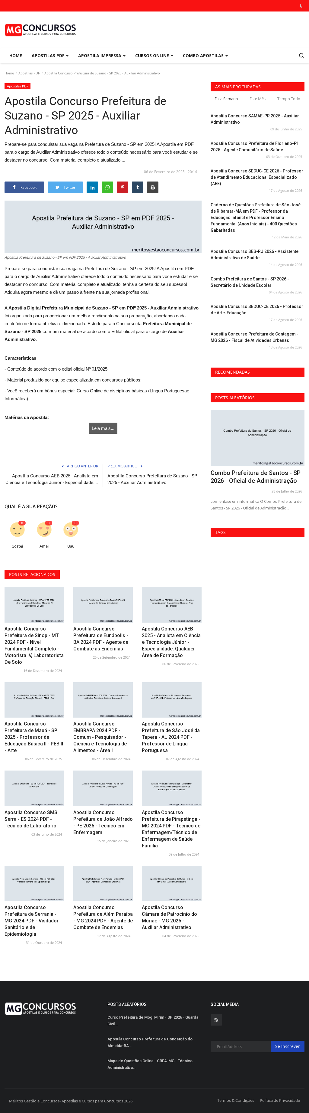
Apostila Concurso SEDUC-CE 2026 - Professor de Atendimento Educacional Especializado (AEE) (257, 177)
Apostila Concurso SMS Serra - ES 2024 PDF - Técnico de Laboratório (31, 819)
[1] (301, 5)
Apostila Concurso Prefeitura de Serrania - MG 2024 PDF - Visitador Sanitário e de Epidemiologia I (32, 921)
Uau (71, 546)
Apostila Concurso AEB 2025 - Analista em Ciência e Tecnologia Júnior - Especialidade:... (51, 479)
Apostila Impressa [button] (100, 55)
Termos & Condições (235, 1100)
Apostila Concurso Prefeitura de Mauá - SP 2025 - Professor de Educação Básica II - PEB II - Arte (34, 737)
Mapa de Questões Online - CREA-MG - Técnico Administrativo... (150, 1064)
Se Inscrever (287, 1046)
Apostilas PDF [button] (48, 55)
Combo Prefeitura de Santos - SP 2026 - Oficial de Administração (256, 476)
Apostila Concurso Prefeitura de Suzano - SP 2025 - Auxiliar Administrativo (152, 479)
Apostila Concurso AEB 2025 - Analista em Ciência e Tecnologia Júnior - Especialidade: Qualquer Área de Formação (171, 642)
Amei (44, 546)
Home (15, 55)
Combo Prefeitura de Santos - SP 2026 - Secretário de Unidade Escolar (250, 282)
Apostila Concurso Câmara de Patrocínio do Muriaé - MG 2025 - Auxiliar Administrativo (169, 917)
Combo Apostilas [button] (204, 55)
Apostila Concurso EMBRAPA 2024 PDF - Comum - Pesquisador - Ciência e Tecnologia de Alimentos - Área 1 (100, 737)
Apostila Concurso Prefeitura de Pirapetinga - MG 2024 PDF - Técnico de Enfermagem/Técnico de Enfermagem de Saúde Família (171, 829)
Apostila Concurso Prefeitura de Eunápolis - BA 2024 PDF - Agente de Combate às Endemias (100, 639)
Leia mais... (103, 428)
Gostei (17, 546)
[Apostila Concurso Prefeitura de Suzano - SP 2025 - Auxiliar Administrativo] (103, 227)
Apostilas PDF (29, 73)
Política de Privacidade (280, 1100)
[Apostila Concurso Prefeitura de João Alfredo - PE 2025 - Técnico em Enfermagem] (103, 788)
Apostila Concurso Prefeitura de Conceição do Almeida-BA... (150, 1042)
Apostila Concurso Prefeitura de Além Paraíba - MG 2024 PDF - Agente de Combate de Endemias (103, 917)
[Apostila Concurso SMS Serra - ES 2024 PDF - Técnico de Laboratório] (34, 788)
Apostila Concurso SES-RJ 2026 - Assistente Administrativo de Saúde (254, 254)
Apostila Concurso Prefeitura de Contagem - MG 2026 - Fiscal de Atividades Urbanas (254, 337)
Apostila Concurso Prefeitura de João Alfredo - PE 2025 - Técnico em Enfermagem (103, 822)
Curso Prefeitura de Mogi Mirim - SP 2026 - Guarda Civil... (152, 1020)
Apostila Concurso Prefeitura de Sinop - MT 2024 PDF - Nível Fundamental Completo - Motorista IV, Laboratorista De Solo (34, 645)
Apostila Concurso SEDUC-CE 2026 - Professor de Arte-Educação (257, 309)
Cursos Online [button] (152, 55)
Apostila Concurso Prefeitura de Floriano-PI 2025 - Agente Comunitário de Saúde (254, 146)
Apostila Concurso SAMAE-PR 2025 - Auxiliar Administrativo (255, 119)
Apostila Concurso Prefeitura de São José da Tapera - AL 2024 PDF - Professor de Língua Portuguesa (171, 737)
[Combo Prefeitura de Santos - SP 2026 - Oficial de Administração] (257, 438)
